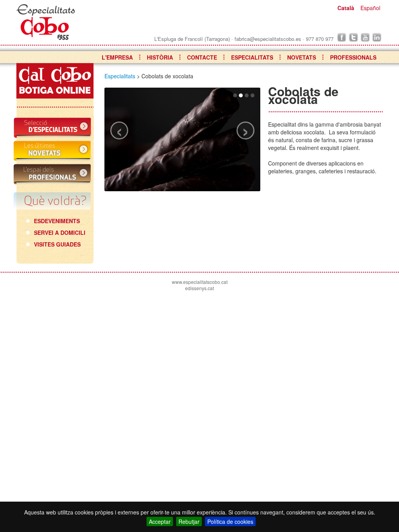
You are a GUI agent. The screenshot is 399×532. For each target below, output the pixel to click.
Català (345, 8)
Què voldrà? (54, 201)
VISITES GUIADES (57, 244)
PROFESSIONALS (353, 57)
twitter (353, 37)
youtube (365, 37)
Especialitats (54, 127)
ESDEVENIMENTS (57, 221)
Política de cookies (230, 521)
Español (370, 8)
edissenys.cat (199, 288)
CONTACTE (202, 57)
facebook (342, 37)
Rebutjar (189, 521)
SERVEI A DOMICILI (59, 232)
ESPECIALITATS (252, 57)
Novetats (54, 150)
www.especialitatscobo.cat (200, 281)
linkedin (377, 37)
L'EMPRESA (117, 57)
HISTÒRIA (160, 57)
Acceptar (160, 521)
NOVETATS (301, 57)
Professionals (54, 174)
